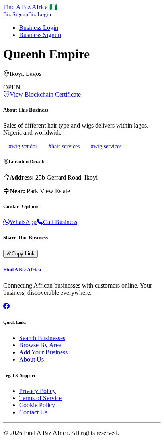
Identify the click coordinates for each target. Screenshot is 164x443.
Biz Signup (15, 14)
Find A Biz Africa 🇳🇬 (30, 7)
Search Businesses (42, 338)
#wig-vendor (23, 146)
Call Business (60, 222)
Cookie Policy (37, 405)
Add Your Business (43, 352)
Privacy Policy (37, 390)
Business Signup (40, 34)
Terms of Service (40, 398)
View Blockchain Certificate (45, 94)
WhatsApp (23, 222)
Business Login (38, 27)
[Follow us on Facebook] (6, 306)
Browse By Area (40, 345)
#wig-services (106, 146)
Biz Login (39, 14)
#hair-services (64, 146)
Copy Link (23, 254)
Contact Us (33, 412)
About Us (31, 359)
